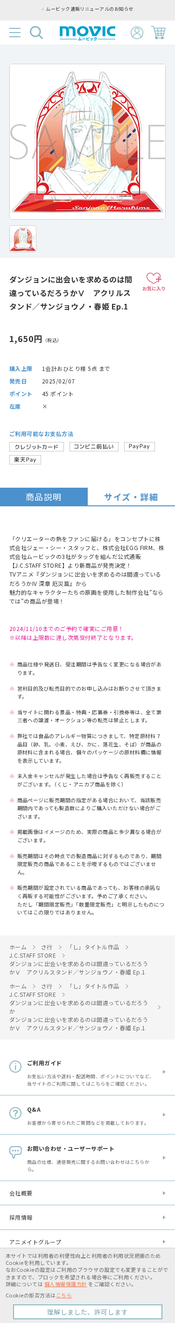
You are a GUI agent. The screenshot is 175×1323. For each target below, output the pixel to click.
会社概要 (21, 1193)
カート (158, 33)
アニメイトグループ (35, 1242)
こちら (64, 1295)
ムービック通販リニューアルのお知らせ (70, 9)
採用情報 (21, 1217)
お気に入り (154, 288)
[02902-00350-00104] (22, 238)
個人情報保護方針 (65, 1284)
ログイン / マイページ (137, 33)
